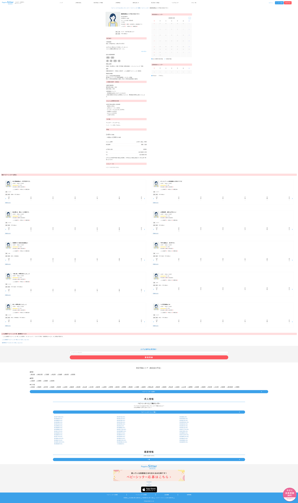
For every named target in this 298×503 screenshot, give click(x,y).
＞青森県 (38, 387)
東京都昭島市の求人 (184, 433)
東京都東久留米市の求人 (59, 442)
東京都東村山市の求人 (184, 436)
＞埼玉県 (53, 374)
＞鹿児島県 (230, 387)
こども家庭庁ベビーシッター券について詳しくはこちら (15, 339)
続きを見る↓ (144, 51)
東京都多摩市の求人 (184, 442)
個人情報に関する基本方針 (134, 497)
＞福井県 (97, 387)
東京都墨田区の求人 (58, 420)
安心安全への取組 (155, 2)
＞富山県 (84, 387)
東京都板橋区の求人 (58, 427)
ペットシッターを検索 (141, 494)
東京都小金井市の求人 (184, 434)
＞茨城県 (59, 374)
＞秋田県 (58, 387)
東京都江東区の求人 (121, 420)
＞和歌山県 (150, 387)
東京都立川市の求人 (58, 431)
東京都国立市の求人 (121, 438)
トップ (61, 2)
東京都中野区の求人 (121, 424)
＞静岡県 (123, 387)
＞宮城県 (51, 387)
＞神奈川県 (39, 374)
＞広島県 (176, 387)
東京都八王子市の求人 (184, 429)
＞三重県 (136, 387)
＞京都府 (45, 380)
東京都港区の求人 (183, 416)
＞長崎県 (203, 387)
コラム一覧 (193, 2)
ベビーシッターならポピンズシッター (120, 8)
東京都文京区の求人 (121, 418)
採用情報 (189, 494)
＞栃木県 (66, 374)
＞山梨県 (104, 387)
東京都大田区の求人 (121, 422)
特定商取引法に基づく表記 (148, 497)
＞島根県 (163, 387)
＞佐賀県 (196, 387)
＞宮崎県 (222, 387)
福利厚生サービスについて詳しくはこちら (12, 342)
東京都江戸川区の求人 (121, 429)
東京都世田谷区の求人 (184, 422)
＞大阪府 (32, 380)
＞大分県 (216, 387)
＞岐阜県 (117, 387)
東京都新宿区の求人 (58, 418)
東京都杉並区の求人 (184, 424)
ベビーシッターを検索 (112, 494)
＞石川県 (90, 387)
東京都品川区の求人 (184, 420)
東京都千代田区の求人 (58, 416)
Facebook (149, 481)
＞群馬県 (72, 374)
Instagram (149, 485)
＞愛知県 (130, 387)
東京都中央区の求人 (121, 416)
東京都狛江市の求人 (58, 440)
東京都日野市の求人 (121, 436)
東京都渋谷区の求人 (58, 424)
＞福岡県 (189, 387)
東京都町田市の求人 (121, 434)
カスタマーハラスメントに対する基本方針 (164, 497)
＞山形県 (64, 387)
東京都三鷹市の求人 (184, 431)
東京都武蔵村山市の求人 (122, 442)
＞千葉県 (46, 374)
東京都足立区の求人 (184, 427)
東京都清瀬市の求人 (184, 440)
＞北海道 (32, 387)
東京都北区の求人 (120, 425)
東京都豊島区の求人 (58, 425)
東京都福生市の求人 (184, 438)
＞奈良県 (51, 380)
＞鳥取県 (157, 387)
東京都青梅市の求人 (58, 433)
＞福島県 (71, 387)
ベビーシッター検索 (135, 8)
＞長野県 (110, 387)
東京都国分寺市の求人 (58, 438)
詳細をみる (8, 202)
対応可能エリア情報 (98, 2)
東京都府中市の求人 (121, 433)
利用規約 (125, 497)
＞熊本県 (209, 387)
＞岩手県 (45, 387)
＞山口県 (183, 387)
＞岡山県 (170, 387)
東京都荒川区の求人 (184, 425)
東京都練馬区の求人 (121, 427)
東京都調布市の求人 (58, 434)
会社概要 (167, 494)
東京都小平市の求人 (58, 436)
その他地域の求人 (120, 443)
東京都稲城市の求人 (58, 443)
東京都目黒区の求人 (58, 422)
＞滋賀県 (143, 387)
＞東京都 (32, 374)
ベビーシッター (145, 8)
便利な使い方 (136, 2)
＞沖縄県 (236, 387)
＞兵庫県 (38, 380)
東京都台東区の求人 (184, 418)
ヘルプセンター (175, 2)
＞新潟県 (77, 387)
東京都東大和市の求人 (121, 440)
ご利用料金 (117, 2)
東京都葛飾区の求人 (58, 429)
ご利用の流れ (78, 2)
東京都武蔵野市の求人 (121, 431)
